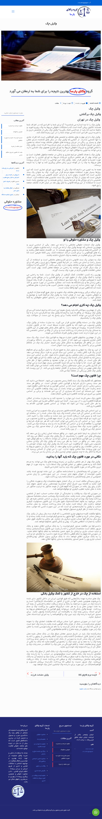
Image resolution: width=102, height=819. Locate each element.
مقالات (57, 103)
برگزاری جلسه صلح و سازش (39, 753)
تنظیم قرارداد (41, 739)
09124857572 (83, 3)
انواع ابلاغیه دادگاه (7, 194)
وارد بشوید (82, 689)
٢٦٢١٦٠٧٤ (90, 749)
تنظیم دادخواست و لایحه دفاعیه (39, 745)
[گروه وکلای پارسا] (78, 12)
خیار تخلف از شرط (16, 146)
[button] (96, 812)
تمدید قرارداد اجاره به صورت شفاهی (13, 139)
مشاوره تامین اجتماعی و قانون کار (38, 760)
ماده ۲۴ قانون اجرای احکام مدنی (14, 154)
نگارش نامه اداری (40, 771)
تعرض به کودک (17, 132)
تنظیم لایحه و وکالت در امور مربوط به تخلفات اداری (38, 778)
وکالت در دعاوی (40, 766)
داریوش (16, 175)
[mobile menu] (13, 12)
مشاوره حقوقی (41, 734)
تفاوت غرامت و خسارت (15, 126)
